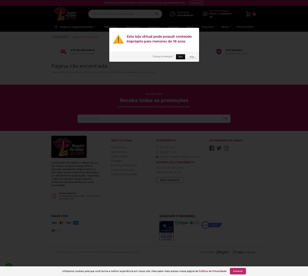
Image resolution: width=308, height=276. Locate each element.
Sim (180, 56)
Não (192, 56)
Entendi (238, 271)
